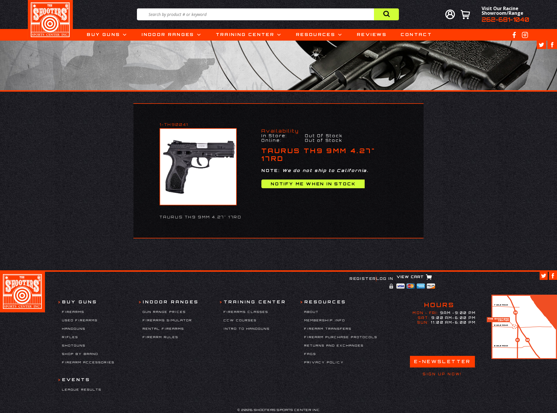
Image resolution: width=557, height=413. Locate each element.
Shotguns (74, 345)
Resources (315, 34)
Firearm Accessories (88, 362)
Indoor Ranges (168, 34)
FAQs (310, 354)
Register (363, 278)
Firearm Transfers (328, 328)
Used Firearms (80, 320)
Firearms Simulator (167, 320)
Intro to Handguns (247, 328)
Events (76, 379)
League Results (82, 389)
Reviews (372, 34)
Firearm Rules (160, 337)
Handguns (74, 328)
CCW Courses (240, 320)
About (311, 312)
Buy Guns (103, 34)
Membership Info (324, 320)
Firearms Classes (246, 312)
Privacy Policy (324, 362)
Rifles (70, 337)
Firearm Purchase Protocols (340, 337)
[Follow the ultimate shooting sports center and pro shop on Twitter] (541, 45)
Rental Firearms (163, 328)
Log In (384, 278)
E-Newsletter (442, 361)
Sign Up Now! (442, 374)
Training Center (245, 34)
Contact (416, 34)
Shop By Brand (80, 354)
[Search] (386, 14)
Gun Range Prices (164, 312)
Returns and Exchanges (334, 345)
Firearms (73, 312)
